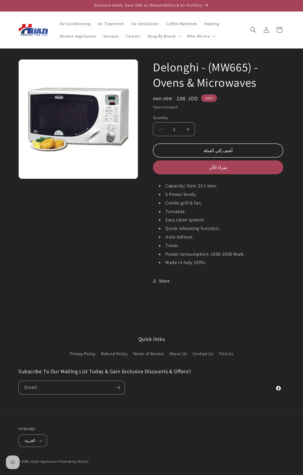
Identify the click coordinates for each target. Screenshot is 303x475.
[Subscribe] (118, 388)
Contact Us (203, 353)
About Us (178, 353)
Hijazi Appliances (44, 461)
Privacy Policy (83, 353)
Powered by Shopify (73, 461)
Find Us (226, 353)
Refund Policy (114, 353)
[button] (163, 36)
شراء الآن (218, 167)
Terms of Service (148, 353)
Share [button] (164, 281)
